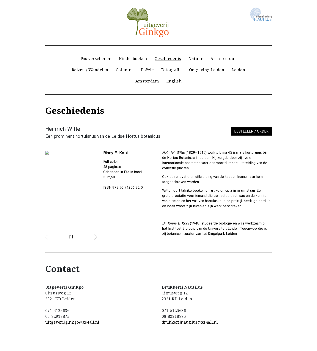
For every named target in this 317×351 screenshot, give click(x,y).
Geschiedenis (168, 58)
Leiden (238, 69)
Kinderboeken (133, 58)
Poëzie (147, 69)
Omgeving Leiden (206, 69)
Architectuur (223, 58)
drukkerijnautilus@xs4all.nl (190, 322)
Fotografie (171, 69)
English (174, 81)
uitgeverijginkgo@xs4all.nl (72, 322)
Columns (124, 69)
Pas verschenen (96, 58)
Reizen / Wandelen (90, 69)
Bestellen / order (251, 131)
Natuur (195, 58)
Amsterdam (147, 81)
